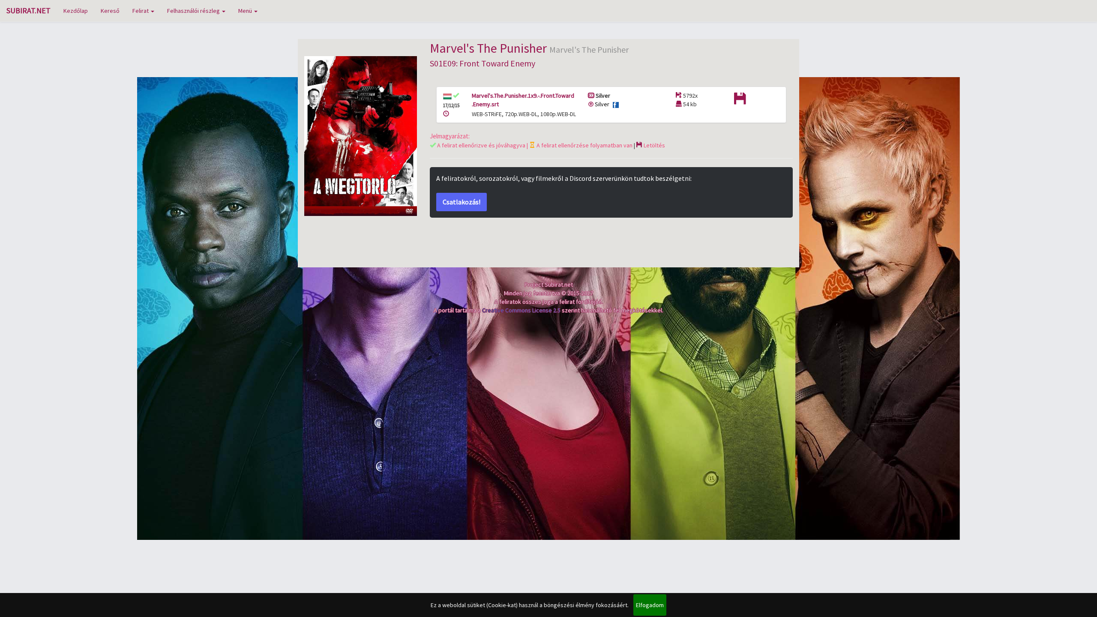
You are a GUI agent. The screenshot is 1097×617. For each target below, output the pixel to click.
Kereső (110, 11)
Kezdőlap (75, 11)
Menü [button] (245, 11)
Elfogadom (650, 605)
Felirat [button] (141, 11)
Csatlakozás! (461, 202)
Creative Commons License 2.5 (521, 310)
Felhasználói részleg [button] (194, 11)
